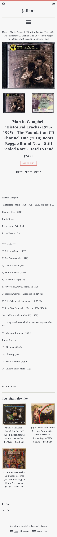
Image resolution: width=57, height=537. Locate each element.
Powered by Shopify (39, 526)
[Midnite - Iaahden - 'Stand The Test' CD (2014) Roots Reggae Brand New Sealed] (14, 414)
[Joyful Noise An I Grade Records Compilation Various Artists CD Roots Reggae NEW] (43, 413)
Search (5, 510)
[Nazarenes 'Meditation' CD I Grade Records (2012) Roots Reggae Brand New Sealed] (14, 458)
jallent (28, 10)
